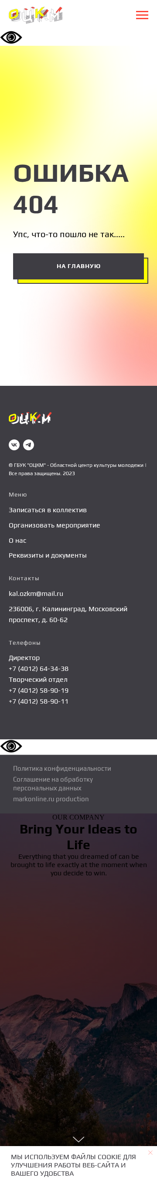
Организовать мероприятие (54, 525)
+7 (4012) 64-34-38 (38, 668)
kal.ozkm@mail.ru (36, 593)
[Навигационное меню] (142, 15)
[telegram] (28, 444)
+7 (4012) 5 (26, 701)
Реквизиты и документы (48, 555)
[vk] (14, 444)
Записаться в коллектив (48, 510)
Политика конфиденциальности (62, 768)
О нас (17, 540)
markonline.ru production (51, 799)
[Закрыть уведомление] (150, 1152)
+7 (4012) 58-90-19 (38, 690)
